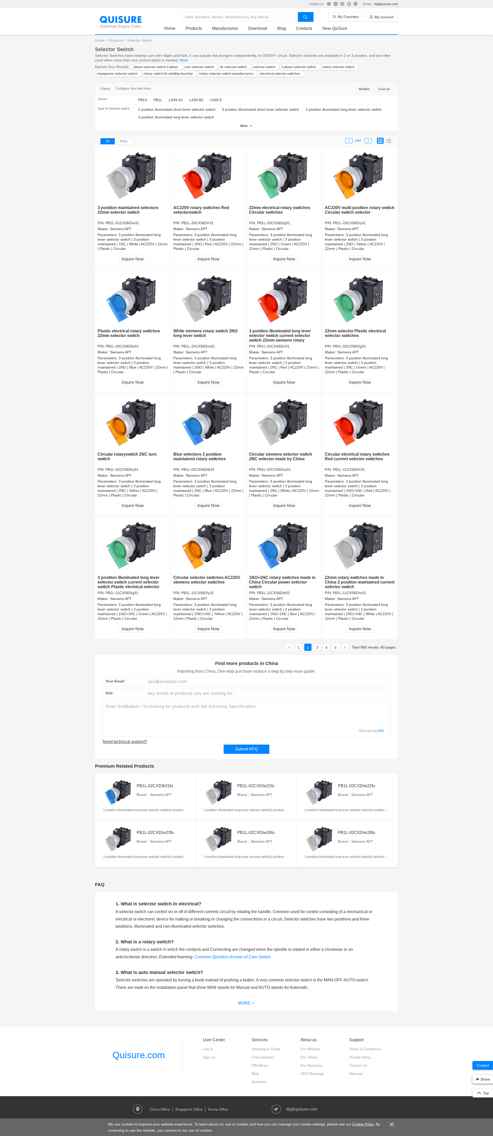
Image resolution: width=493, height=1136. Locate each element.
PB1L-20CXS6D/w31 (198, 346)
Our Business (311, 1065)
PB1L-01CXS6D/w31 (122, 223)
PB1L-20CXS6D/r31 (197, 223)
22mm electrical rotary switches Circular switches (279, 209)
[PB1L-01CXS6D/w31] (133, 176)
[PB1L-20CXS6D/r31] (208, 176)
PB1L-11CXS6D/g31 (122, 593)
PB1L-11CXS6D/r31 (349, 469)
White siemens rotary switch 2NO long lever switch (205, 333)
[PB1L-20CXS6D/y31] (360, 176)
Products (194, 28)
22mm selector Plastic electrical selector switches (355, 333)
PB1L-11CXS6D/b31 (273, 593)
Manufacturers (225, 28)
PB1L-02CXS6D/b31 (197, 469)
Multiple (364, 89)
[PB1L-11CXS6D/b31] (284, 546)
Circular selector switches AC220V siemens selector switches (206, 579)
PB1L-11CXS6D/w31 (349, 593)
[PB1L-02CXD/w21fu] (219, 792)
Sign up (209, 1057)
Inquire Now (133, 259)
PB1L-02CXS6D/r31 (273, 346)
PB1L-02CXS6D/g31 (349, 346)
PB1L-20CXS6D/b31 (122, 346)
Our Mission (310, 1049)
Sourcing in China (266, 1049)
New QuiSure (335, 28)
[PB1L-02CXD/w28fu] (320, 839)
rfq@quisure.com (386, 4)
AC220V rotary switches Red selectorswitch (201, 209)
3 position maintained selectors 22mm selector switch (128, 209)
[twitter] (349, 4)
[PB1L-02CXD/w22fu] (320, 792)
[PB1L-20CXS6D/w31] (208, 299)
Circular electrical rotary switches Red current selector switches (357, 456)
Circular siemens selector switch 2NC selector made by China (280, 456)
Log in (208, 1049)
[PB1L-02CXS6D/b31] (208, 422)
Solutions (259, 1082)
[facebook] (329, 4)
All (107, 141)
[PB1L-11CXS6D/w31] (360, 546)
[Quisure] (121, 27)
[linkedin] (356, 4)
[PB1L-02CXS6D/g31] (360, 299)
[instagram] (336, 4)
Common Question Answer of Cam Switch (232, 957)
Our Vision (308, 1057)
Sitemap (356, 1074)
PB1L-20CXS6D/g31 (273, 223)
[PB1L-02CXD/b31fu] (118, 792)
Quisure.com (138, 1055)
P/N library (260, 1065)
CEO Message (312, 1074)
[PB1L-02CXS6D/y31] (133, 422)
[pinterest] (342, 4)
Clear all (384, 89)
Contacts (304, 28)
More (184, 60)
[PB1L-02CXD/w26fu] (219, 839)
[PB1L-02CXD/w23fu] (118, 839)
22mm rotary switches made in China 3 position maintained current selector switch (359, 582)
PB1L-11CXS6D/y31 (197, 593)
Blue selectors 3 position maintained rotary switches (199, 456)
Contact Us (358, 1065)
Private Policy (360, 1057)
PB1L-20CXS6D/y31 (349, 223)
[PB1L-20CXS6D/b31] (133, 299)
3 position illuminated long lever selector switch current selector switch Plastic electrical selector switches (128, 584)
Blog (281, 28)
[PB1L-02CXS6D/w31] (284, 422)
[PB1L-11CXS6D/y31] (208, 546)
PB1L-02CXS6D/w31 (274, 469)
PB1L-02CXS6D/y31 (122, 469)
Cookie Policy (363, 1124)
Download (257, 28)
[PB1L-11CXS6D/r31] (360, 422)
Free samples (263, 1057)
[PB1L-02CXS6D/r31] (284, 299)
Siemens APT (121, 229)
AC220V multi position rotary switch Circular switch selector (359, 209)
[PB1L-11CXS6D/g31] (133, 546)
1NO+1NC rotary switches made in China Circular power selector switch (282, 582)
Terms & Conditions (365, 1049)
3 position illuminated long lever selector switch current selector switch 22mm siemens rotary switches (280, 338)
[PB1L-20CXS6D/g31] (284, 176)
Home (169, 28)
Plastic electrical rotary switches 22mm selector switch (129, 333)
